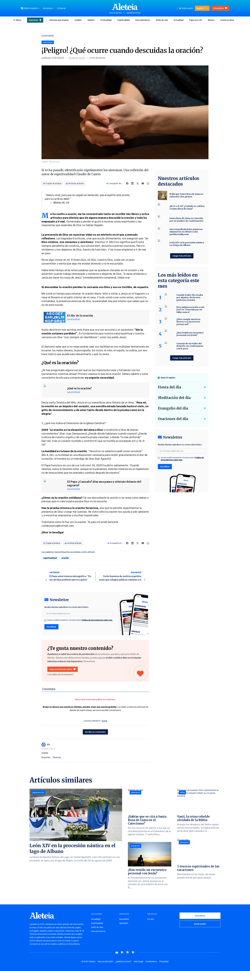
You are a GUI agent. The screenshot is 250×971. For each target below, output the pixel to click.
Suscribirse (200, 915)
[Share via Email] (143, 183)
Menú (18, 20)
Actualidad (178, 20)
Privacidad (163, 961)
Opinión (91, 20)
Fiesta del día (169, 387)
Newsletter (124, 919)
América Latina (227, 20)
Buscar (63, 8)
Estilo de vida (162, 20)
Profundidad (106, 20)
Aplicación (123, 923)
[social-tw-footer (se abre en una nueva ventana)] (127, 952)
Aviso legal (138, 961)
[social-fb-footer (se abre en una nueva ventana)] (122, 952)
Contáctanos (151, 961)
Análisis (78, 20)
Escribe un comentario (95, 731)
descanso (184, 842)
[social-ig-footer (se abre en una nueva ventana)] (133, 952)
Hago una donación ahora (60, 669)
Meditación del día (174, 398)
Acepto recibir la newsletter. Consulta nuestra (80, 620)
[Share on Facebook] (127, 183)
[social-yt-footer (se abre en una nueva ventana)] (116, 952)
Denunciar (57, 757)
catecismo (135, 792)
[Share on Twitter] (137, 183)
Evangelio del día (173, 408)
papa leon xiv (38, 792)
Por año (150, 919)
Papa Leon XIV (195, 20)
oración (65, 558)
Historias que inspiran (59, 20)
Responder (46, 757)
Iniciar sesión (187, 8)
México (211, 20)
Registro (200, 8)
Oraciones (33, 20)
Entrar (104, 721)
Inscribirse (51, 626)
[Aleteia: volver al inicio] (125, 6)
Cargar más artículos (181, 255)
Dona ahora (218, 8)
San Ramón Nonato (134, 13)
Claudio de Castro (76, 57)
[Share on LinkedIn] (132, 183)
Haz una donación (105, 961)
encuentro (135, 845)
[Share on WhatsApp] (148, 183)
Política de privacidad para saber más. (97, 620)
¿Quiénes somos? (123, 961)
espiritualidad (50, 558)
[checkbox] (45, 620)
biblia (182, 792)
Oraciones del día (173, 419)
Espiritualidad (123, 20)
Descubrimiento (142, 20)
